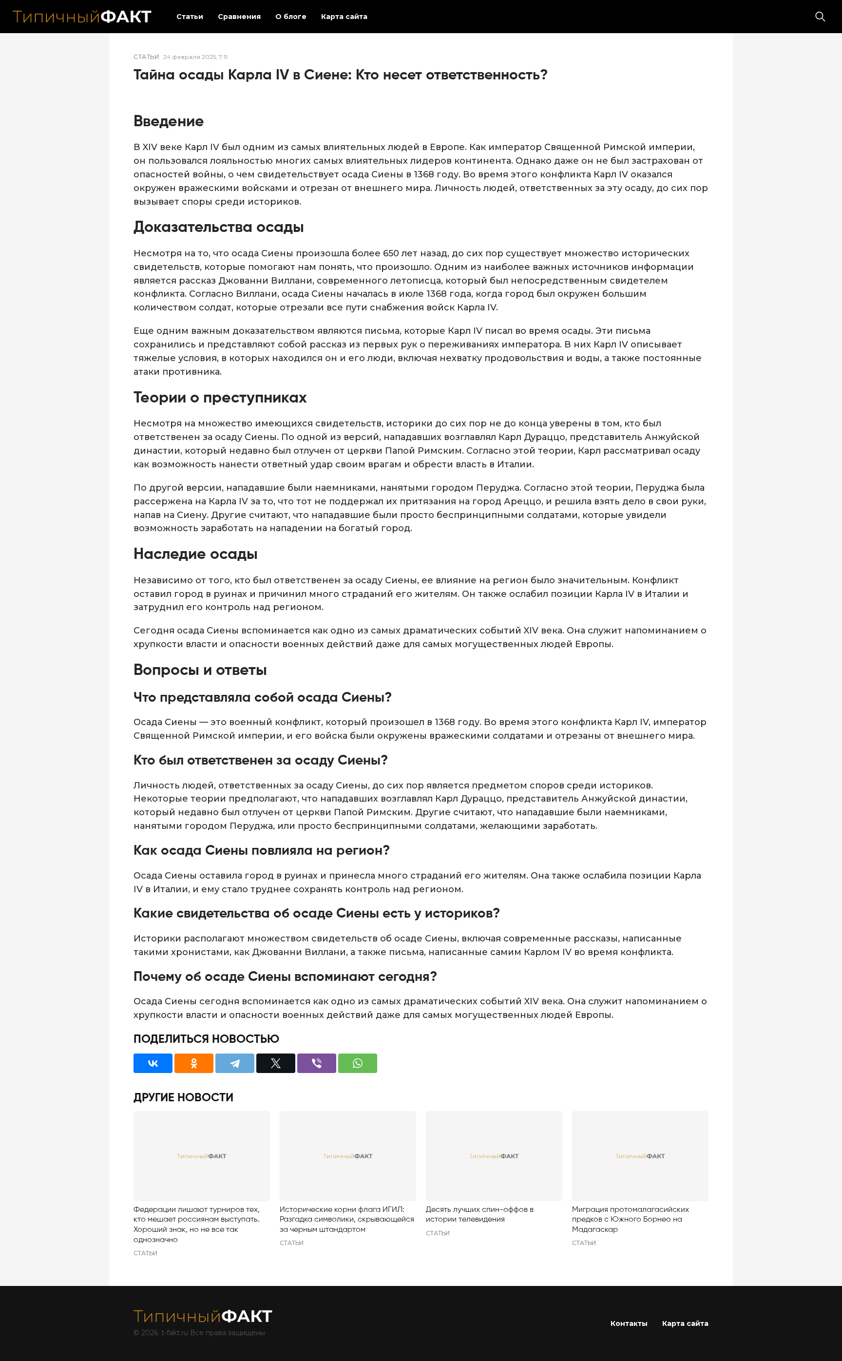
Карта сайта (344, 16)
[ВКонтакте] (153, 1063)
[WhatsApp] (357, 1063)
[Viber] (316, 1063)
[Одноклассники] (193, 1063)
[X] (275, 1063)
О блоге (290, 16)
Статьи (189, 16)
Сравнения (239, 16)
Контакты (629, 1323)
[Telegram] (234, 1063)
